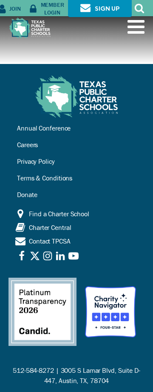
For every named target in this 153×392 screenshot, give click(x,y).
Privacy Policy (36, 161)
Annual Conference (44, 128)
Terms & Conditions (44, 178)
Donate (27, 194)
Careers (27, 144)
